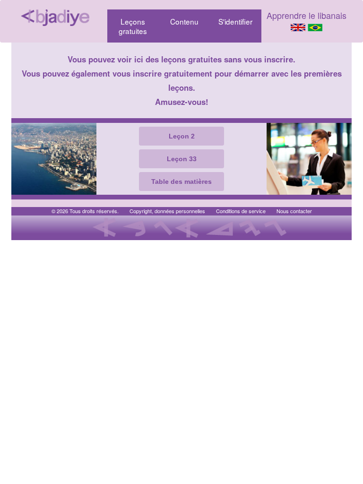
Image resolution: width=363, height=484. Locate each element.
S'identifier (235, 21)
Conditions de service (241, 211)
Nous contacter (294, 211)
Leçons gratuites (133, 26)
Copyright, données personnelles (167, 211)
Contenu (184, 21)
